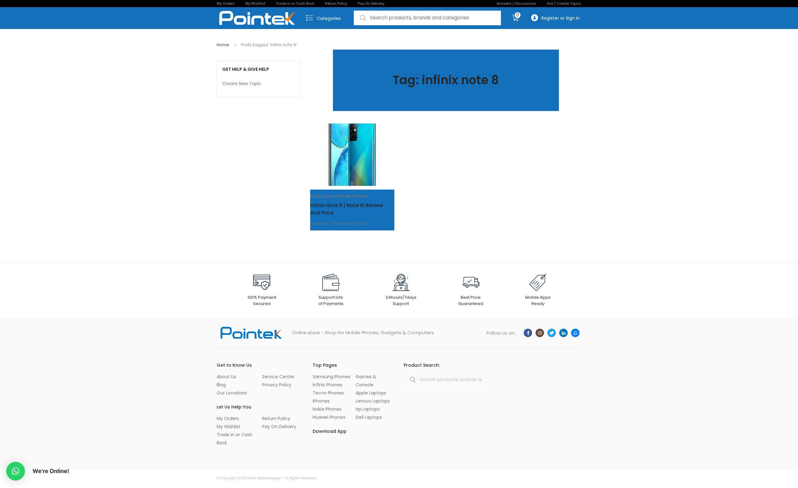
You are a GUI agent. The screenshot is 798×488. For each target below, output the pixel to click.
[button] (15, 471)
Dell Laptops (369, 417)
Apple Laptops (371, 393)
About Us (226, 377)
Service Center (278, 377)
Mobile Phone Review (345, 196)
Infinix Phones (327, 385)
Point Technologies (264, 478)
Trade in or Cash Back (295, 3)
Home (223, 45)
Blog (315, 196)
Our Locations (232, 393)
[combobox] (427, 18)
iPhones (321, 401)
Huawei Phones (329, 417)
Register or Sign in (560, 18)
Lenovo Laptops (373, 401)
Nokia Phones (327, 409)
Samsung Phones (331, 377)
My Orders (226, 3)
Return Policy (336, 3)
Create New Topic (241, 83)
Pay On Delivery (371, 3)
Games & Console (366, 381)
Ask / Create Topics (564, 3)
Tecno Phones (328, 393)
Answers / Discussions (516, 3)
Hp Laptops (368, 409)
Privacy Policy (276, 385)
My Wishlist (255, 3)
